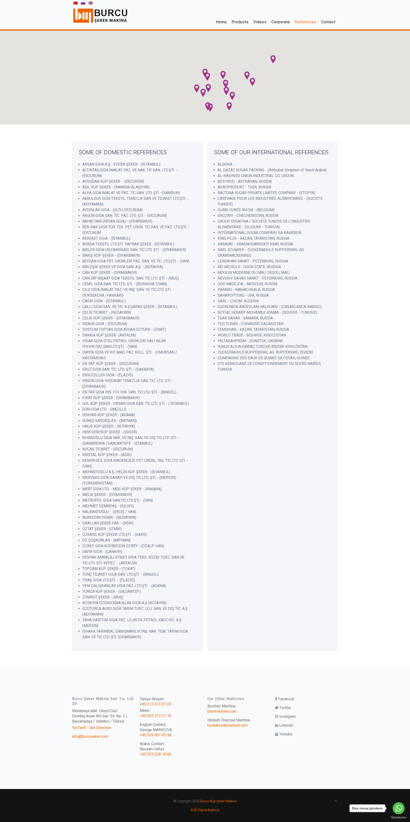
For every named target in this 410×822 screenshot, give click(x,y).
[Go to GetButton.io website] (398, 817)
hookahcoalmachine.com (227, 725)
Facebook (285, 699)
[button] (207, 77)
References (306, 22)
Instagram (287, 716)
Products (240, 22)
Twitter (285, 707)
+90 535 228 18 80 (155, 754)
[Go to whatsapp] (399, 808)
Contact (328, 22)
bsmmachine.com (221, 711)
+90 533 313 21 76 (155, 716)
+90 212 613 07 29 (155, 704)
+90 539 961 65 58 (155, 735)
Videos (260, 22)
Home (221, 22)
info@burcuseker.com (90, 736)
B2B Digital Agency (205, 810)
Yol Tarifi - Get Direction (91, 727)
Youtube (285, 734)
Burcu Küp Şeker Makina (218, 801)
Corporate (280, 22)
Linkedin (285, 725)
